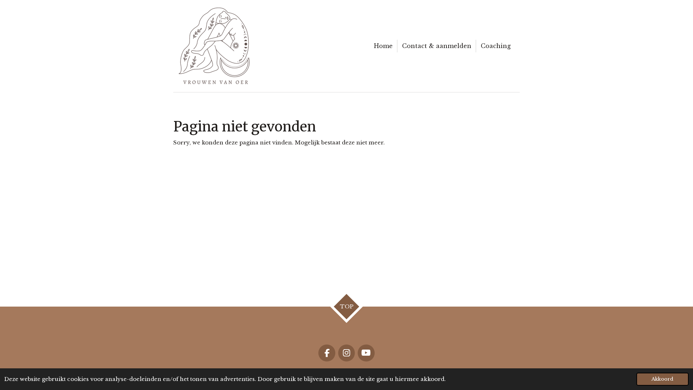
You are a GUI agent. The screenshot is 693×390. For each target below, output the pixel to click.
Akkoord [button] (662, 379)
